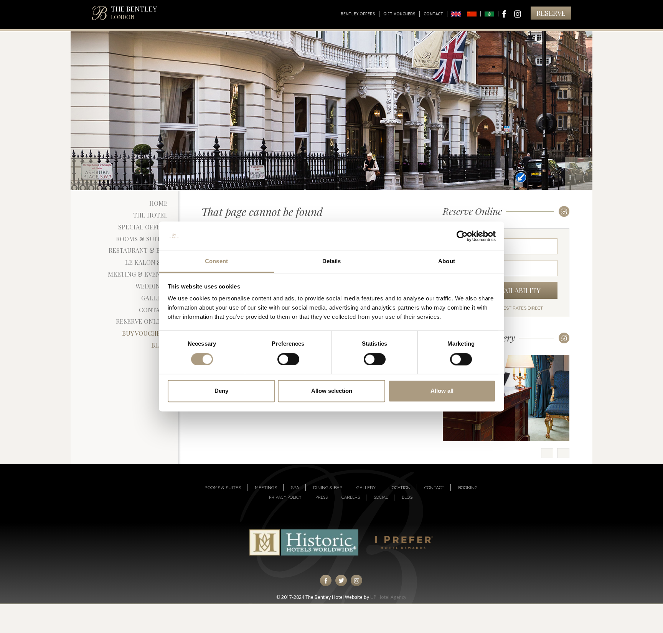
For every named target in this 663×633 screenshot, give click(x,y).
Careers (350, 497)
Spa (295, 487)
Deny (221, 391)
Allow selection (331, 391)
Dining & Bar (328, 487)
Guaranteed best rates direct (506, 308)
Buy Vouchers (145, 333)
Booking (468, 487)
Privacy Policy (285, 497)
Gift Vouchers (399, 14)
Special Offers (143, 227)
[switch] (288, 359)
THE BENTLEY (134, 12)
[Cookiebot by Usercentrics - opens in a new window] (462, 236)
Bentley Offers (358, 14)
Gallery (154, 298)
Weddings (151, 286)
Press (321, 497)
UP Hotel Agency (388, 597)
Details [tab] (331, 261)
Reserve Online (142, 321)
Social (381, 497)
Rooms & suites (223, 487)
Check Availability (506, 290)
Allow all (442, 391)
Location (400, 487)
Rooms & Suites (142, 239)
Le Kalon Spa (146, 262)
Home (158, 203)
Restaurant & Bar (138, 250)
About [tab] (446, 261)
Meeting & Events (138, 274)
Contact (433, 14)
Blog (159, 345)
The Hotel (150, 215)
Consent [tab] (216, 261)
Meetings (266, 487)
